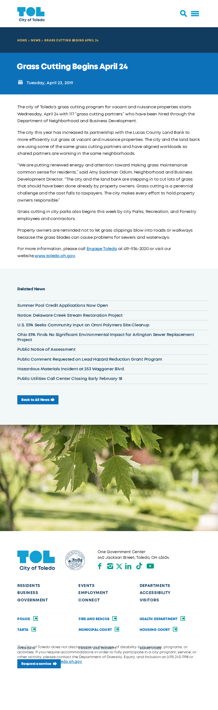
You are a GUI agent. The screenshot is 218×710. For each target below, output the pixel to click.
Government (32, 600)
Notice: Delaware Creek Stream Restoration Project (69, 315)
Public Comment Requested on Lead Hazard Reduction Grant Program (89, 359)
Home (22, 40)
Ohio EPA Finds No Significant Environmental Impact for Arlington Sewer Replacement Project (105, 337)
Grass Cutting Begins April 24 (71, 40)
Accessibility (155, 592)
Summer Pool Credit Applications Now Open (62, 305)
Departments (155, 585)
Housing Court (155, 629)
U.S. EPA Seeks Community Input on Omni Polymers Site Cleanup (83, 325)
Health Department (159, 619)
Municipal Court (96, 629)
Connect (89, 600)
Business (27, 592)
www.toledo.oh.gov (55, 256)
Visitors (149, 600)
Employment (93, 592)
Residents (28, 585)
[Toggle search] (183, 13)
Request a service (36, 664)
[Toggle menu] (195, 13)
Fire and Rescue (95, 619)
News (36, 40)
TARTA (23, 629)
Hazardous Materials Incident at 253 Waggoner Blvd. (71, 369)
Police (24, 619)
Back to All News (35, 400)
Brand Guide (151, 648)
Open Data (26, 648)
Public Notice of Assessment (46, 349)
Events (86, 585)
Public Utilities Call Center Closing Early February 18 (69, 378)
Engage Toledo (102, 249)
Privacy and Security (97, 648)
